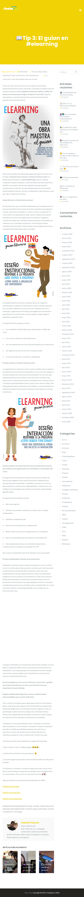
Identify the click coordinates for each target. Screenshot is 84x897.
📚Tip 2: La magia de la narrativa (68, 198)
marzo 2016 (66, 326)
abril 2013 (66, 367)
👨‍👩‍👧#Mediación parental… (69, 177)
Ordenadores (67, 502)
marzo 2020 (66, 288)
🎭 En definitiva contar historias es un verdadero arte (69, 129)
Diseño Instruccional (11, 886)
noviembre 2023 (68, 251)
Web (64, 535)
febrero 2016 (67, 330)
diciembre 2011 (68, 384)
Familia (64, 477)
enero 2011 (66, 388)
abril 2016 (66, 321)
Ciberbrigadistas (68, 456)
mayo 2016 (66, 317)
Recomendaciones (32, 75)
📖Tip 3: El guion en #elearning (67, 187)
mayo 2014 (66, 363)
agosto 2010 (67, 396)
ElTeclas (12, 75)
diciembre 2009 (68, 417)
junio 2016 (66, 313)
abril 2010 (66, 405)
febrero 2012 (67, 380)
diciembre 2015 (68, 334)
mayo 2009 (66, 421)
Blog (40, 72)
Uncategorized (67, 523)
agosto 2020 (67, 271)
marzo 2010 (66, 409)
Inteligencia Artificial (70, 490)
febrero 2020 (67, 292)
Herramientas (20, 75)
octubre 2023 (67, 255)
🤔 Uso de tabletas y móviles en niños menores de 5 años (69, 155)
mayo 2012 (66, 376)
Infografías (66, 485)
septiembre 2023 (68, 259)
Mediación (66, 498)
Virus (64, 531)
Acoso (64, 440)
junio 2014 (66, 359)
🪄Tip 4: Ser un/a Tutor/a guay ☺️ (69, 167)
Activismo (66, 444)
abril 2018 (66, 305)
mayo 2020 (66, 280)
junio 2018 (66, 301)
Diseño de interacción (11, 893)
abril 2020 (66, 284)
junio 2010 (66, 401)
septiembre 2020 (68, 267)
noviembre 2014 (68, 355)
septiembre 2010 (68, 392)
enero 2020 (66, 296)
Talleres (65, 519)
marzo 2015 (66, 346)
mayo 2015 (66, 338)
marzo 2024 (66, 238)
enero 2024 (66, 246)
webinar (65, 540)
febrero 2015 (67, 351)
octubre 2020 (67, 263)
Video (64, 527)
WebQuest (66, 544)
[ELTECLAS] (11, 10)
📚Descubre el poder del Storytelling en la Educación (69, 142)
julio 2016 (65, 309)
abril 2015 (66, 342)
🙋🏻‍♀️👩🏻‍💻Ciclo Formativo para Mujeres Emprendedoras (68, 116)
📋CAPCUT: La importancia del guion (68, 104)
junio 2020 (66, 276)
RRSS (64, 515)
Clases (64, 460)
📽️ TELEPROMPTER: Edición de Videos (68, 93)
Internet (65, 494)
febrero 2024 (67, 242)
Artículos (35, 72)
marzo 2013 (66, 371)
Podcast (65, 506)
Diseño (44, 72)
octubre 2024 (67, 234)
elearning (6, 75)
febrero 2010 (67, 413)
